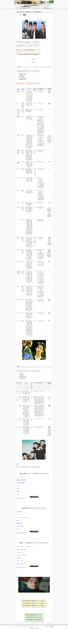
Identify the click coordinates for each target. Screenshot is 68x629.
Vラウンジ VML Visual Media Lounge (23, 626)
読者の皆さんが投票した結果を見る (20, 498)
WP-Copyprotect (37, 628)
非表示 (35, 59)
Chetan (34, 628)
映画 (33, 62)
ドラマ (33, 61)
